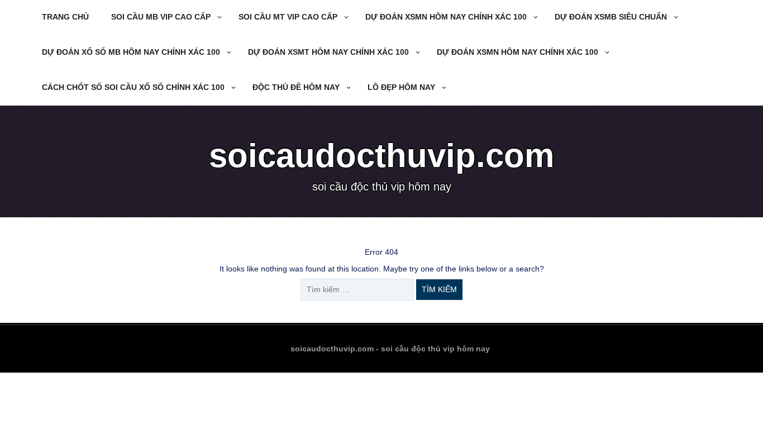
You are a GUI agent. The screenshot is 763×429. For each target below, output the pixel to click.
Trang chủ (65, 16)
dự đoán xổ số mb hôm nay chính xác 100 (131, 51)
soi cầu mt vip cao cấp (288, 16)
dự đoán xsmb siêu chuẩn (611, 16)
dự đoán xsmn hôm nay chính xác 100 (446, 16)
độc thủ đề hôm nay (296, 87)
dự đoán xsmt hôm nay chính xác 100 (328, 51)
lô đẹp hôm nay (401, 87)
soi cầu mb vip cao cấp (161, 16)
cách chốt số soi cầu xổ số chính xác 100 (133, 87)
